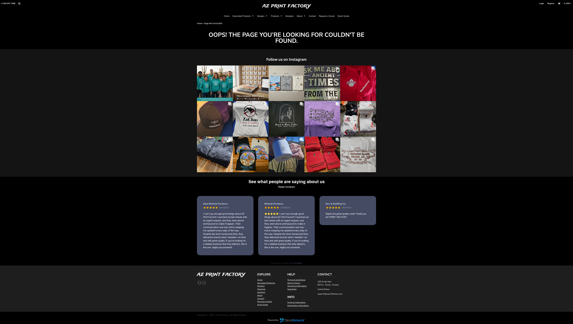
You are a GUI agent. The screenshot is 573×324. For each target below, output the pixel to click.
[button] (19, 3)
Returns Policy (293, 283)
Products (261, 289)
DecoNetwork (292, 320)
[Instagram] (204, 283)
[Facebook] (199, 283)
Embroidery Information (298, 305)
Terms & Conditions (296, 280)
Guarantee (292, 289)
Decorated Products (266, 283)
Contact (260, 298)
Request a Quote (264, 301)
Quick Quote (262, 305)
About (259, 295)
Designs (261, 286)
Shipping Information (297, 286)
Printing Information (296, 302)
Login (541, 3)
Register (550, 3)
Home (199, 23)
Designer (261, 292)
